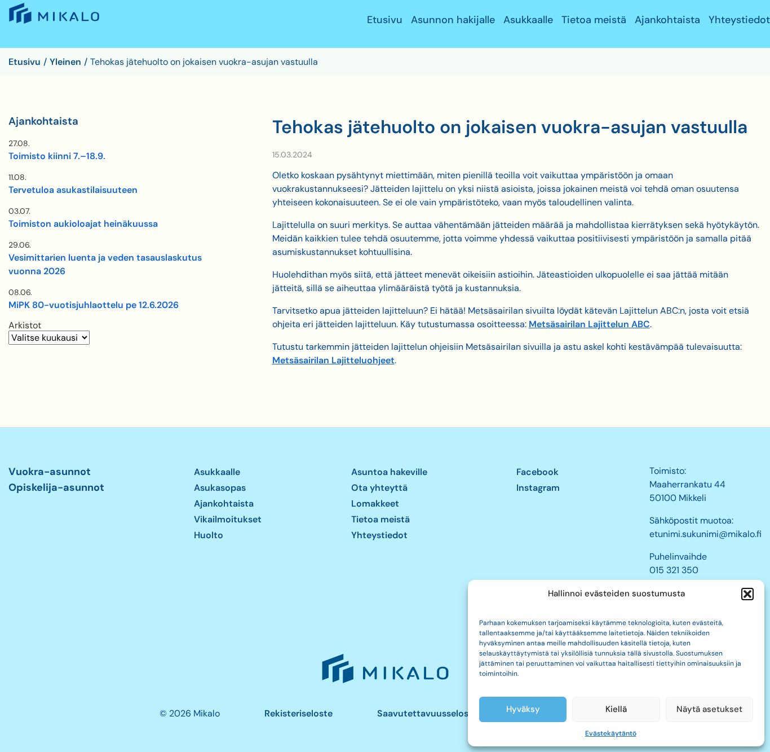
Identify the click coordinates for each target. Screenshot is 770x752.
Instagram (538, 488)
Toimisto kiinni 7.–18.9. (56, 156)
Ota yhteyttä (379, 488)
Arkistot (24, 325)
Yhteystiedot (739, 20)
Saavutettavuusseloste (427, 713)
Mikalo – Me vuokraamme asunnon (53, 23)
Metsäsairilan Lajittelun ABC (589, 324)
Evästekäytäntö (610, 733)
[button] (747, 594)
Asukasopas (220, 488)
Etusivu (384, 20)
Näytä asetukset (709, 709)
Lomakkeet (375, 503)
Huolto (208, 535)
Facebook (537, 472)
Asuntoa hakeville (389, 472)
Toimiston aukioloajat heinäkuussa (83, 224)
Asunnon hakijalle (453, 20)
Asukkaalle (528, 20)
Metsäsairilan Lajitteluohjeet (333, 360)
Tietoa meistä (593, 20)
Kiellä (616, 709)
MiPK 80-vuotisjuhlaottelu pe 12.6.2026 (93, 305)
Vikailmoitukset (228, 519)
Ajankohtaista (667, 20)
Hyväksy (523, 709)
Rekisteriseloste (298, 713)
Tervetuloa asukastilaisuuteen (73, 190)
